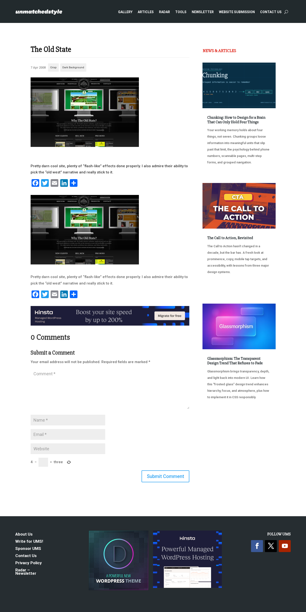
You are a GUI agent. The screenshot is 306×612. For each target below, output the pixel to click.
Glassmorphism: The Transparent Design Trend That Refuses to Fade (235, 360)
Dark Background (73, 67)
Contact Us (271, 12)
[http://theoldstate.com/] (85, 146)
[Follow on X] (271, 546)
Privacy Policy (28, 563)
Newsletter (203, 12)
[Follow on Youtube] (285, 546)
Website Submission (237, 12)
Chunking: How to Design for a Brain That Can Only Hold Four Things (236, 119)
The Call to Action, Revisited (230, 238)
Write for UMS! (29, 542)
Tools (180, 12)
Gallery (125, 12)
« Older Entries (218, 421)
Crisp (53, 67)
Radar (164, 12)
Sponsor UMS (28, 549)
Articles (146, 12)
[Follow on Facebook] (257, 546)
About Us (24, 534)
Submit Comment (165, 476)
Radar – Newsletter (25, 572)
